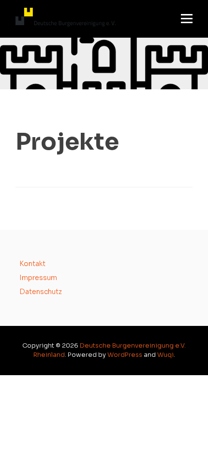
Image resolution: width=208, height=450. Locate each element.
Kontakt (32, 263)
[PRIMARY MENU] (187, 19)
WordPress (124, 355)
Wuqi (165, 355)
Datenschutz (40, 291)
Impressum (38, 277)
